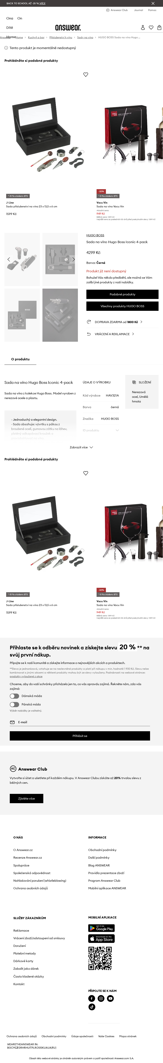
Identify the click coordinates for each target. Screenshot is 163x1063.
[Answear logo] (68, 27)
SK (42, 1047)
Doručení (19, 946)
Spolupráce (21, 865)
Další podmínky (99, 857)
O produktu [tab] (20, 359)
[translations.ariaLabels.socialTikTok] (92, 1007)
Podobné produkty (122, 294)
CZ (16, 1047)
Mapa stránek (127, 1036)
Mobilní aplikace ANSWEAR (107, 888)
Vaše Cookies (106, 1036)
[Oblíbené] (151, 27)
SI (39, 1047)
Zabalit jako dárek (26, 969)
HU (28, 1047)
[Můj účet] (142, 27)
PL (33, 1047)
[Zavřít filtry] (153, 3)
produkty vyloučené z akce (26, 676)
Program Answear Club (104, 881)
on (19, 18)
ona (9, 18)
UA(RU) (52, 1047)
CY (13, 1047)
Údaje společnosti (82, 1036)
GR (20, 1047)
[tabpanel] (81, 408)
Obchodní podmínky (102, 850)
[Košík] (159, 27)
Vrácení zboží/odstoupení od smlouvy (39, 938)
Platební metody (24, 953)
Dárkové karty (23, 961)
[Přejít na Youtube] (110, 998)
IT (31, 1047)
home (11, 37)
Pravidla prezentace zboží (106, 873)
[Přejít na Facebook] (91, 998)
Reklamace (21, 930)
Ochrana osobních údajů (30, 888)
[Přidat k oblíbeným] (86, 74)
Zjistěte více (26, 798)
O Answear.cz (23, 850)
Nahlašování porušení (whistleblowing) (39, 881)
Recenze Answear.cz (27, 857)
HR (24, 1047)
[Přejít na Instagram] (101, 998)
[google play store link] (101, 928)
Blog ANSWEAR (99, 865)
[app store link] (101, 938)
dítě (9, 27)
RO (36, 1047)
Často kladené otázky (28, 976)
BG (9, 1047)
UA (46, 1047)
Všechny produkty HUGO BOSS (122, 306)
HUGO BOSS (95, 235)
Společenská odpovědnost (31, 873)
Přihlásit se (80, 736)
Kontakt (18, 984)
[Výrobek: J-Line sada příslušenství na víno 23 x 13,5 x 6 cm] (48, 134)
